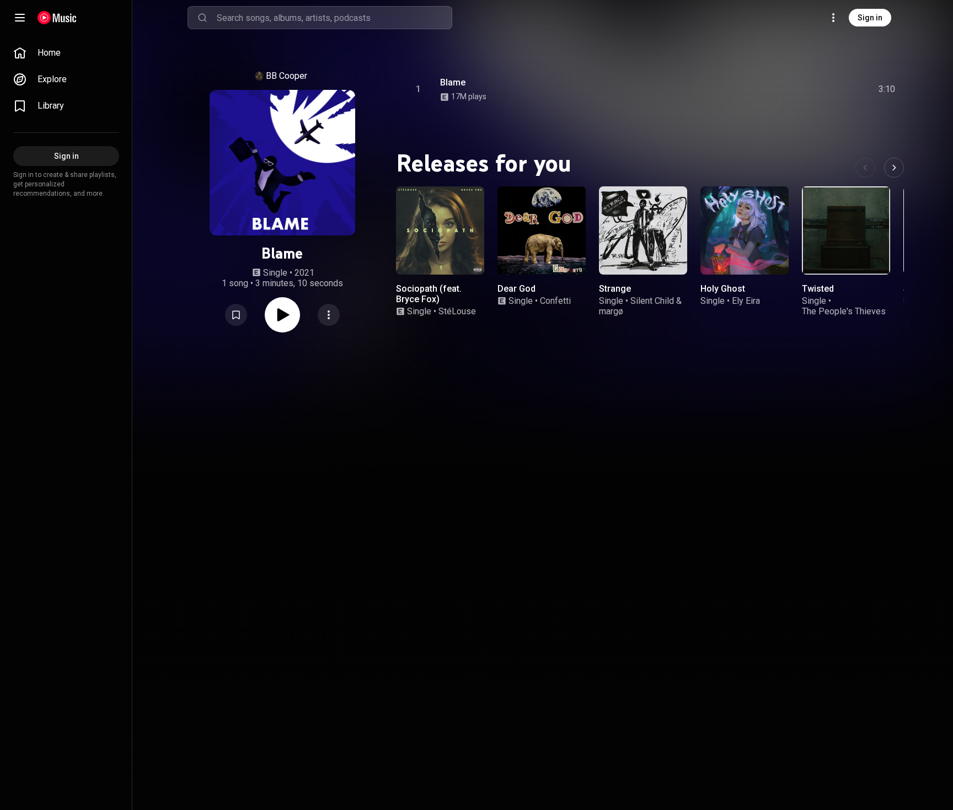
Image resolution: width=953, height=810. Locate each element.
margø (611, 311)
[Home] (57, 17)
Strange (615, 288)
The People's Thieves (844, 311)
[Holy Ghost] (744, 230)
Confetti (555, 301)
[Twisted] (846, 230)
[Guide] (19, 17)
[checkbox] (887, 89)
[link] (66, 53)
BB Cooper (286, 76)
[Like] (803, 89)
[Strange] (643, 230)
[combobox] (334, 18)
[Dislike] (824, 89)
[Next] (894, 168)
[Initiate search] (202, 17)
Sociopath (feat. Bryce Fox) (429, 293)
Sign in (870, 17)
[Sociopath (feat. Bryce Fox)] (440, 230)
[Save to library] (236, 314)
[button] (236, 315)
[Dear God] (541, 230)
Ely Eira (746, 301)
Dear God (516, 288)
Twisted (818, 288)
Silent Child (652, 301)
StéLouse (457, 311)
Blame (452, 82)
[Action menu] (329, 315)
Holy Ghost (722, 288)
